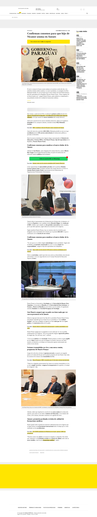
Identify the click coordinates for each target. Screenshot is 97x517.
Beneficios (67, 507)
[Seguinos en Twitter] (74, 9)
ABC (13, 9)
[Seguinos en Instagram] (78, 9)
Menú (87, 9)
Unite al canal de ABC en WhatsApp (49, 158)
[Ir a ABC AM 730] (77, 13)
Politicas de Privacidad (49, 507)
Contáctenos (75, 507)
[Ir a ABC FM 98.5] (83, 13)
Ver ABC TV (43, 9)
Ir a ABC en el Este (22, 9)
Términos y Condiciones (35, 507)
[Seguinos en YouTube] (76, 9)
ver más (57, 9)
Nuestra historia (22, 507)
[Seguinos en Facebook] (72, 9)
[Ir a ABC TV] (73, 13)
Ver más (82, 41)
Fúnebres (60, 507)
